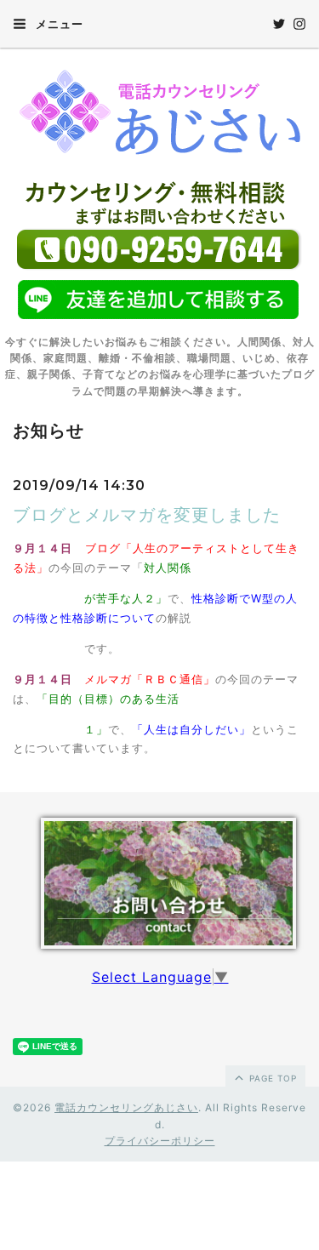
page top (271, 1078)
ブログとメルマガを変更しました (147, 514)
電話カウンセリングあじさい (126, 1107)
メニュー (57, 24)
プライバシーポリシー (160, 1140)
